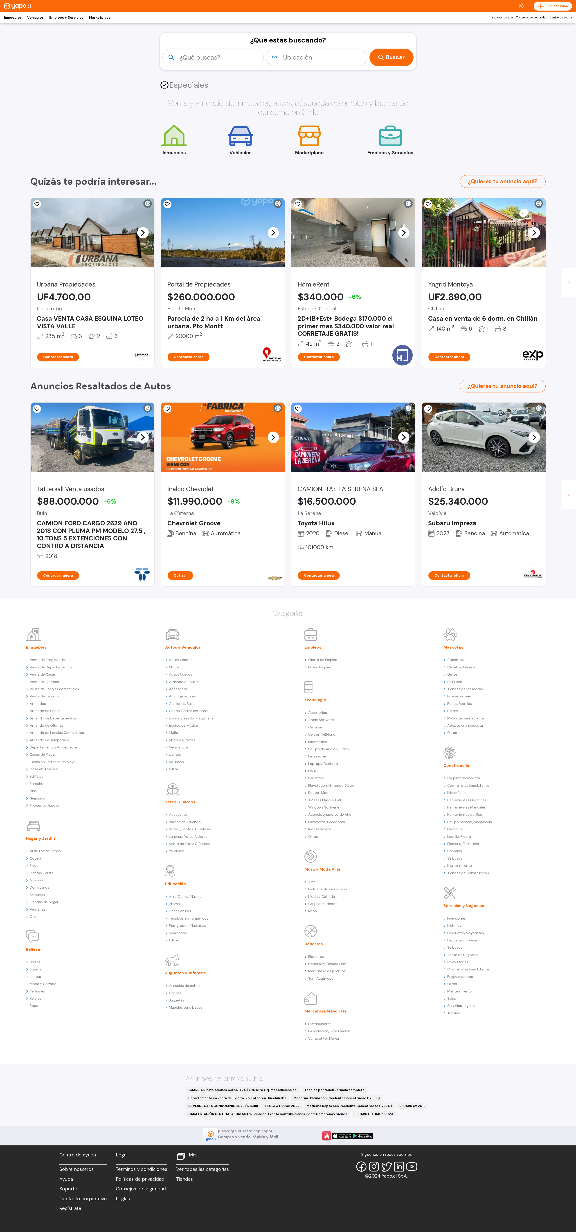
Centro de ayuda (560, 17)
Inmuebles (13, 17)
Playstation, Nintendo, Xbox (331, 785)
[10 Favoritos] (167, 409)
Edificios (36, 776)
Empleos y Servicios (66, 17)
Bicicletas (316, 956)
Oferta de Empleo (322, 659)
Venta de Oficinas (44, 681)
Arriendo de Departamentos (53, 718)
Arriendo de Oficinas (46, 725)
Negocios (37, 798)
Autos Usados (180, 659)
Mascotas (453, 647)
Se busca (37, 894)
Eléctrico (454, 829)
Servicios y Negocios (463, 905)
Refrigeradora (319, 829)
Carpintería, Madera (463, 778)
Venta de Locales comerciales (54, 689)
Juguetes (176, 1000)
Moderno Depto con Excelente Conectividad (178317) (349, 1106)
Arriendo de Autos (184, 681)
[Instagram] (374, 1166)
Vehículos (35, 17)
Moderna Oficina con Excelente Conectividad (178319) (336, 1098)
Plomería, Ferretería (463, 843)
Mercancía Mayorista (325, 1011)
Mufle (173, 732)
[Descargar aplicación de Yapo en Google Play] (362, 1136)
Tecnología (315, 700)
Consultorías (457, 962)
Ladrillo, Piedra (459, 836)
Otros (34, 916)
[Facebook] (361, 1166)
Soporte (68, 1189)
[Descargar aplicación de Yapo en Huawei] (327, 1136)
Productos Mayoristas (465, 933)
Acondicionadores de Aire (329, 814)
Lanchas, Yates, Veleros (188, 836)
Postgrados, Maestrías (187, 925)
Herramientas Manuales (466, 807)
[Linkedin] (399, 1166)
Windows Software (323, 807)
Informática (317, 741)
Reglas (123, 1199)
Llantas (175, 754)
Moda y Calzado (43, 983)
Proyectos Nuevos (45, 805)
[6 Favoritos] (167, 204)
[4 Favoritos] (37, 409)
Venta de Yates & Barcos (189, 843)
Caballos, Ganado (461, 667)
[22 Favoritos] (298, 204)
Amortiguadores (182, 696)
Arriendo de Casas (45, 710)
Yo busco (176, 851)
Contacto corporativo (83, 1199)
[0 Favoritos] (37, 204)
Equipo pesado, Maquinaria (191, 718)
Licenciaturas (180, 911)
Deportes (313, 944)
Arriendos (38, 703)
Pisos (34, 865)
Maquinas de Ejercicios (327, 971)
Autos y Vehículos (183, 647)
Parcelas (37, 783)
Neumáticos (179, 747)
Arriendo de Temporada (49, 740)
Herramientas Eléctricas (466, 800)
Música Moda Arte (322, 869)
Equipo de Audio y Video (328, 749)
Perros (452, 710)
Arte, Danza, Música (185, 896)
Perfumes (37, 991)
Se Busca (176, 761)
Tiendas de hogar (44, 902)
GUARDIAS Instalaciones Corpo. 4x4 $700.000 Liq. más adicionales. (242, 1090)
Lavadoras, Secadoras (326, 822)
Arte (312, 882)
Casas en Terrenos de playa (53, 761)
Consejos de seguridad (531, 17)
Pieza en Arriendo (44, 769)
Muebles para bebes (185, 1007)
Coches (175, 993)
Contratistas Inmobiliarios (468, 785)
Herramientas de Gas (464, 814)
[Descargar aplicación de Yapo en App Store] (342, 1136)
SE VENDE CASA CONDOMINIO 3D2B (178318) (223, 1106)
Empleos (312, 647)
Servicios (454, 851)
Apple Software (321, 719)
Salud (451, 998)
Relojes (35, 998)
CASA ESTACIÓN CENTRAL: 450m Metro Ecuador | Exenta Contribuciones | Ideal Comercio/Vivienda (267, 1114)
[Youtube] (411, 1166)
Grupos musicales (323, 903)
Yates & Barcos (180, 802)
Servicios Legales (461, 1005)
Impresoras (317, 756)
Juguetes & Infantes (185, 973)
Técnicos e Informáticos (188, 918)
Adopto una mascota (465, 725)
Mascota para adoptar (466, 718)
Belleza (33, 949)
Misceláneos (457, 792)
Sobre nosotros (76, 1169)
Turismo (453, 1013)
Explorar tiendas (503, 17)
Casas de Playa (42, 754)
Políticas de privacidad (140, 1179)
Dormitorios (39, 887)
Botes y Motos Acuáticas (190, 829)
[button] (142, 232)
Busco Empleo (319, 667)
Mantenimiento (459, 865)
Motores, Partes (182, 740)
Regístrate (70, 1208)
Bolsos (35, 962)
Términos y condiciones (141, 1169)
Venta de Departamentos (51, 667)
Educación (175, 884)
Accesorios (178, 689)
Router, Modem (320, 792)
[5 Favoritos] (298, 409)
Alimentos (455, 659)
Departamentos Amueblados (54, 747)
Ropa (34, 1005)
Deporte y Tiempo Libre (327, 963)
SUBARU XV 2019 (412, 1106)
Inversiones (456, 918)
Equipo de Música (183, 725)
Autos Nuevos (180, 674)
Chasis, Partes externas (188, 710)
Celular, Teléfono (321, 734)
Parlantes (316, 778)
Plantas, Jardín (42, 873)
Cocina (35, 858)
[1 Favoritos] (428, 409)
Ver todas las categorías (202, 1169)
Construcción (456, 765)
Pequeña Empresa (462, 940)
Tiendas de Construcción (468, 873)
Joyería (35, 969)
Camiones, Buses (182, 703)
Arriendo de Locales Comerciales (57, 732)
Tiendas (184, 1179)
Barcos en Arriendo (185, 822)
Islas (33, 790)
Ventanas (37, 909)
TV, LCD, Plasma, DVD (325, 800)
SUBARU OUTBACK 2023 (373, 1114)
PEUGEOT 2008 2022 (282, 1106)
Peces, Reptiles (459, 703)
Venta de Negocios (463, 954)
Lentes (35, 976)
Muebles (36, 880)
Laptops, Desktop (323, 763)
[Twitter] (386, 1166)
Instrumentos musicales (327, 889)
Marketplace (100, 17)
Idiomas (175, 903)
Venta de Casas (43, 674)
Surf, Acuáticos (320, 978)
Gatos (452, 674)
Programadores (460, 976)
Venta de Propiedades (48, 659)
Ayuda (66, 1179)
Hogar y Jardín (40, 838)
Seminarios (178, 933)
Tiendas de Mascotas (465, 689)
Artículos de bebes (184, 985)
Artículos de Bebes (45, 851)
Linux (312, 770)
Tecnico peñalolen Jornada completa (334, 1090)
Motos (174, 667)
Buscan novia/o (459, 696)
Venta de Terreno (44, 696)
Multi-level (455, 925)
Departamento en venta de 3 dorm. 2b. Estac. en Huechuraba (237, 1098)
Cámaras (315, 727)
